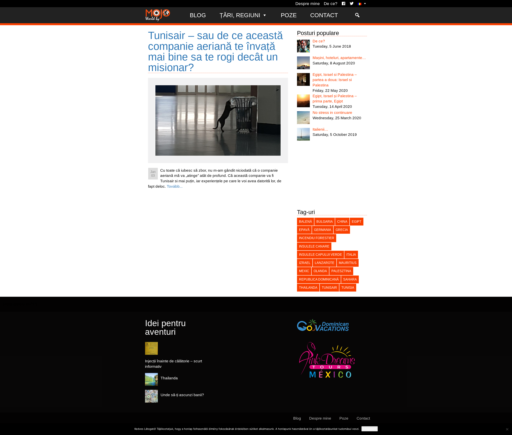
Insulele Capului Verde (320, 254)
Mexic (304, 271)
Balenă (305, 221)
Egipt (356, 221)
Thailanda (308, 287)
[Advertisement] (332, 176)
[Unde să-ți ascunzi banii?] (182, 400)
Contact (324, 15)
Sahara (350, 279)
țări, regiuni (240, 15)
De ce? (330, 3)
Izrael (304, 263)
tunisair (329, 287)
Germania (322, 230)
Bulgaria (324, 221)
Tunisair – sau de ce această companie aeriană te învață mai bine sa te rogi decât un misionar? (215, 51)
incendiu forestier (316, 238)
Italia (351, 254)
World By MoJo (158, 15)
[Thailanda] (169, 383)
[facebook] (343, 3)
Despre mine (307, 3)
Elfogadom (369, 428)
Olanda (320, 271)
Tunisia (347, 287)
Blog (198, 15)
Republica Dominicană (319, 279)
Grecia (342, 230)
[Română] (362, 3)
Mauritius (348, 263)
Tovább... (175, 186)
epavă (304, 230)
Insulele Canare (314, 246)
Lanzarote (324, 263)
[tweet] (352, 3)
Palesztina (341, 271)
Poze (289, 15)
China (342, 221)
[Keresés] (357, 15)
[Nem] (507, 429)
